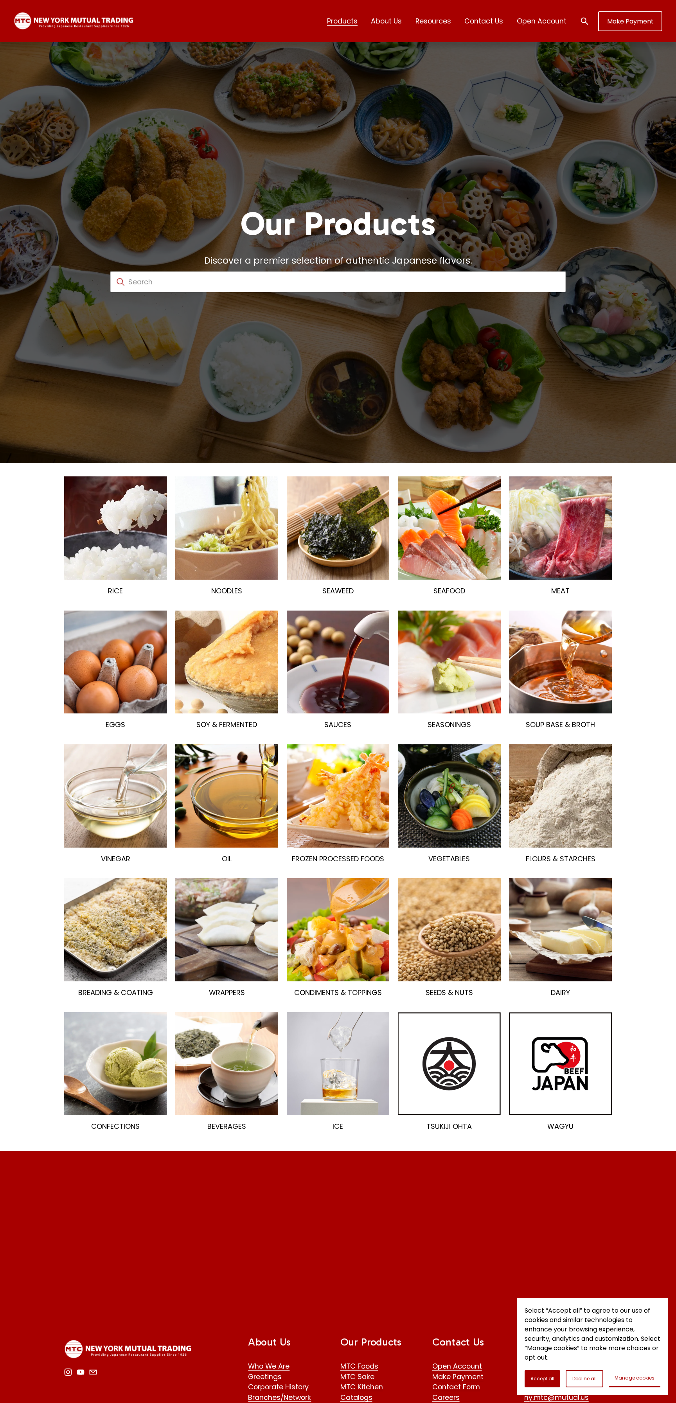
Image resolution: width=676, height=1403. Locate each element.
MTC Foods (359, 1366)
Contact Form (456, 1387)
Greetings (265, 1376)
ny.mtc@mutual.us (556, 1397)
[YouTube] (80, 1372)
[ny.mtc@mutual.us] (93, 1372)
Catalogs (356, 1397)
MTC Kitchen (361, 1387)
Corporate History (278, 1387)
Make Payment (630, 21)
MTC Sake (357, 1376)
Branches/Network (279, 1397)
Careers (446, 1397)
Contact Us (483, 21)
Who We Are (268, 1366)
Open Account (541, 21)
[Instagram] (68, 1372)
